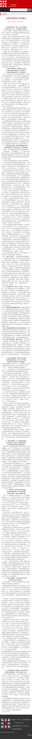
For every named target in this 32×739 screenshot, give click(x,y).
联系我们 (29, 735)
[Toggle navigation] (2, 9)
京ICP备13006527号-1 (19, 722)
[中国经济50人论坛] (10, 4)
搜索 (29, 10)
